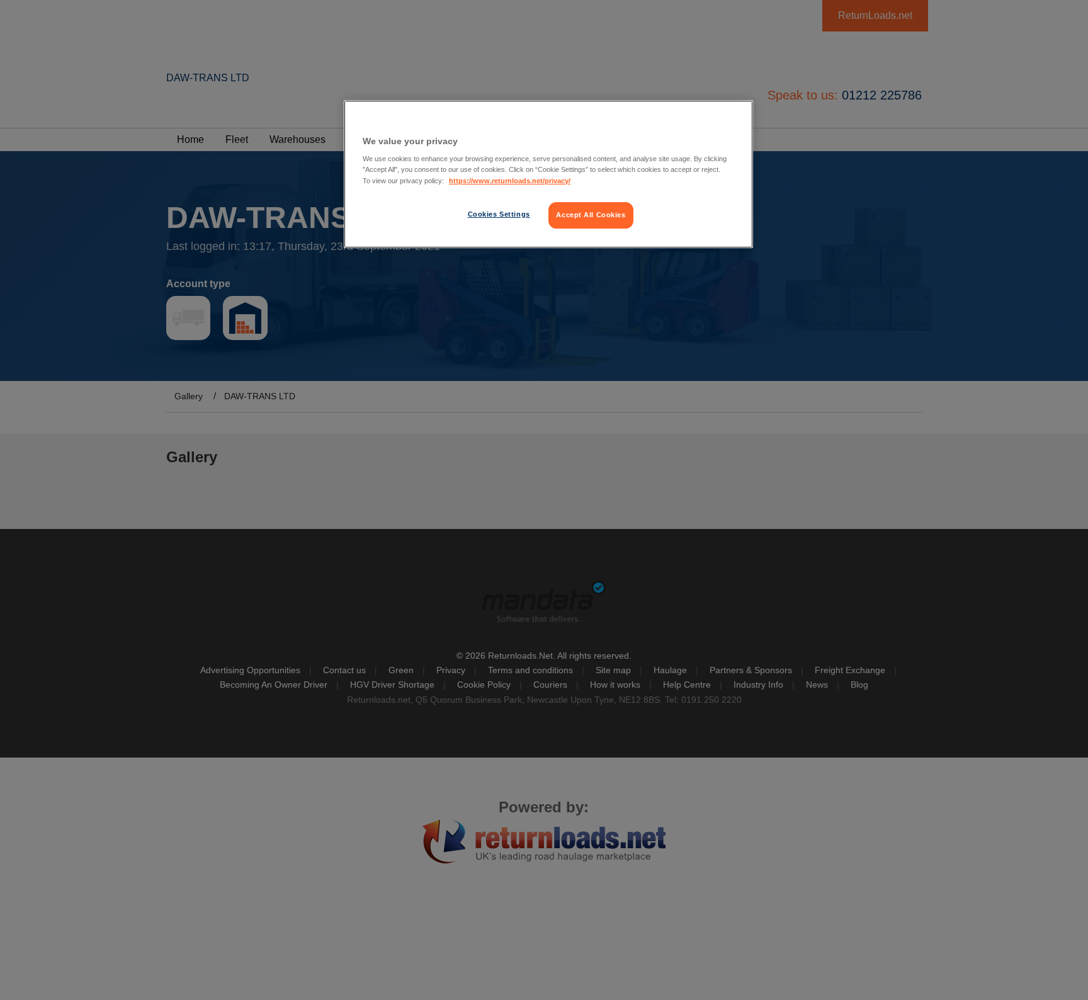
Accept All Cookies (590, 215)
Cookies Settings (499, 214)
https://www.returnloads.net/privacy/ (509, 181)
